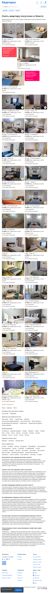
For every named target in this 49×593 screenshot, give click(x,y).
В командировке (32, 446)
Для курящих (23, 446)
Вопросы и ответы (37, 562)
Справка (20, 557)
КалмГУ (11, 419)
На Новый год (5, 431)
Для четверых (25, 450)
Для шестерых (41, 450)
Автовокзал (11, 440)
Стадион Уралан (19, 419)
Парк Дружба (13, 413)
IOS (2, 559)
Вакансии (20, 580)
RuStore (9, 559)
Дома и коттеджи (6, 452)
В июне (8, 433)
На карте (4, 446)
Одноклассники (38, 580)
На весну (27, 435)
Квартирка (9, 2)
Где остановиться (24, 454)
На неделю (10, 446)
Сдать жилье (5, 572)
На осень (16, 435)
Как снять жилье (37, 557)
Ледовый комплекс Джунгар (35, 423)
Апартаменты (5, 454)
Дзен (36, 583)
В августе (18, 433)
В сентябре (25, 433)
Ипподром (26, 419)
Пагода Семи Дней (6, 425)
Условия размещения (7, 575)
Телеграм (37, 578)
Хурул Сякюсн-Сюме (25, 421)
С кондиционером (29, 448)
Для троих (18, 450)
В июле (13, 433)
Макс (36, 572)
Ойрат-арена (5, 419)
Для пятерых (33, 450)
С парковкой (21, 448)
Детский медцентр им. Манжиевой (10, 423)
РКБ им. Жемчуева (36, 421)
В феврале (30, 431)
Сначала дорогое (41, 446)
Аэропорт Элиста (20, 440)
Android (4, 559)
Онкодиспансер (23, 423)
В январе (24, 431)
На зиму (21, 435)
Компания (20, 572)
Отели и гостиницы (14, 454)
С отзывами (5, 450)
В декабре (4, 435)
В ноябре (37, 433)
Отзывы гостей (36, 564)
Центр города (5, 413)
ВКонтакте (37, 575)
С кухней (37, 448)
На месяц (16, 446)
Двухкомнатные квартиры (31, 452)
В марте (37, 431)
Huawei (7, 559)
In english (39, 454)
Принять (18, 590)
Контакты (20, 559)
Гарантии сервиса (37, 559)
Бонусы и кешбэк (37, 567)
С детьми (14, 448)
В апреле (42, 431)
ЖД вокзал (4, 440)
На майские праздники (15, 431)
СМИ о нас (20, 578)
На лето (10, 435)
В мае (3, 433)
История (20, 575)
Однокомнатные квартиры (17, 452)
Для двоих (11, 450)
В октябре (31, 433)
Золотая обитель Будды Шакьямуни (10, 421)
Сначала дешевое (6, 448)
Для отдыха (33, 454)
